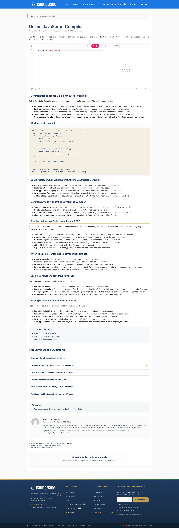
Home (66, 4)
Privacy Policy (61, 525)
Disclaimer (82, 525)
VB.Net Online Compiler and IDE (42, 447)
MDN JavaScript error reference (47, 337)
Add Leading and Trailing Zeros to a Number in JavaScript (58, 409)
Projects (74, 4)
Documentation (106, 4)
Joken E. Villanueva (51, 419)
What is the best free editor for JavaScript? (49, 380)
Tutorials (122, 4)
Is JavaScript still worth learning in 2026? (48, 358)
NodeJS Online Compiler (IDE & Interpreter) (46, 445)
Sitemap (89, 525)
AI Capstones (89, 4)
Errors (133, 4)
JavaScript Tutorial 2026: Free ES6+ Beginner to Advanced (51, 443)
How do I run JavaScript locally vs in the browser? (52, 387)
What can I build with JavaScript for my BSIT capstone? (54, 394)
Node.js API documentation (45, 340)
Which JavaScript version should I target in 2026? (52, 372)
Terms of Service (72, 525)
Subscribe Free (140, 500)
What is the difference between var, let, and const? (52, 365)
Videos (144, 4)
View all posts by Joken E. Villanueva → (57, 433)
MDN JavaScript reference (45, 333)
